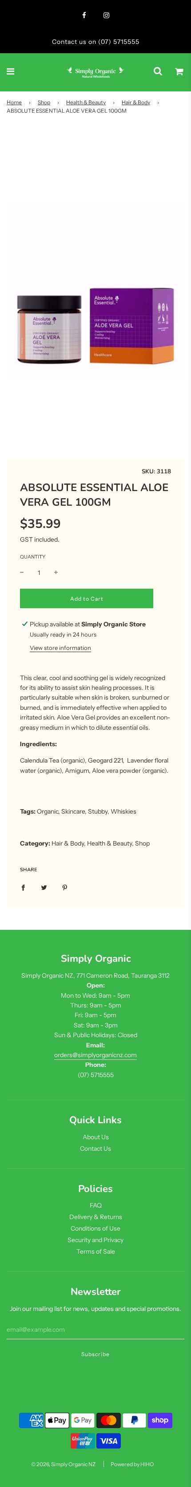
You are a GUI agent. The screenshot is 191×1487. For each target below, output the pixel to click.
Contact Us (95, 1149)
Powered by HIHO (132, 1464)
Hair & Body (136, 102)
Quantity (32, 557)
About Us (96, 1137)
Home (14, 102)
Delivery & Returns (95, 1217)
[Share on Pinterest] (65, 887)
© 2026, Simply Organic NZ (63, 1464)
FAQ (96, 1205)
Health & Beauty (86, 102)
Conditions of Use (95, 1228)
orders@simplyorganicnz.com (95, 1055)
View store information (60, 647)
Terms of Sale (95, 1251)
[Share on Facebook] (23, 887)
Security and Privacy (95, 1240)
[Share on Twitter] (44, 887)
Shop (44, 102)
